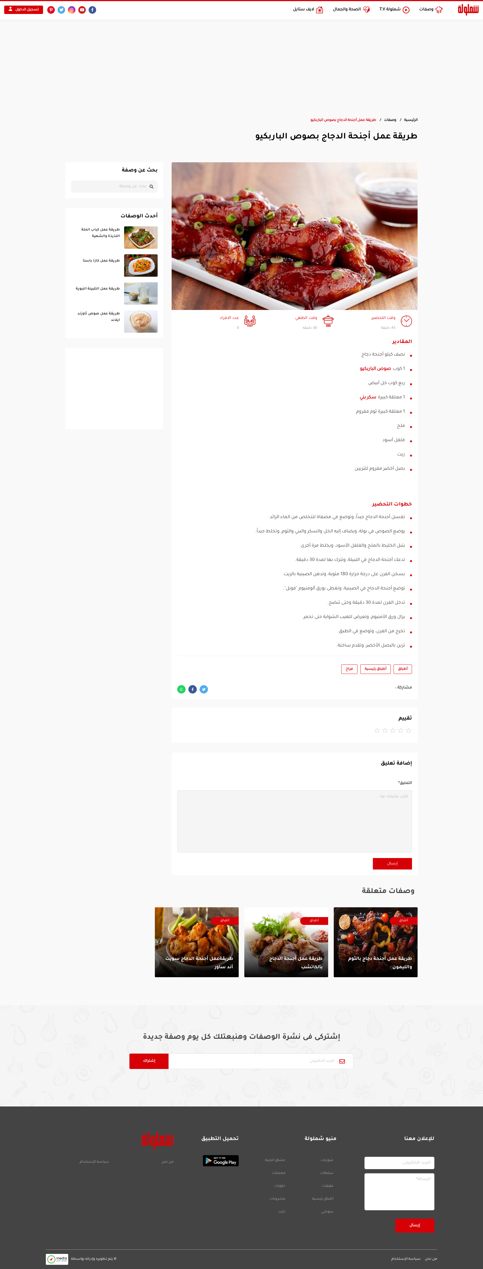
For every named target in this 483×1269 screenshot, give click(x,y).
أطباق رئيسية (375, 669)
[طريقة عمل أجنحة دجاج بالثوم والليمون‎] (376, 942)
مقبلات (327, 1186)
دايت (281, 1212)
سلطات (326, 1173)
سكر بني (368, 397)
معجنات (278, 1173)
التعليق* (405, 783)
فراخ (349, 669)
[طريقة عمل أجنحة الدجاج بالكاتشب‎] (286, 942)
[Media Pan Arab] (57, 1259)
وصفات (390, 120)
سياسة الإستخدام (94, 1162)
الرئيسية (411, 120)
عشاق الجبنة (275, 1160)
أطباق (403, 669)
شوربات (327, 1160)
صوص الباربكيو (375, 369)
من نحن (167, 1162)
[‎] (114, 237)
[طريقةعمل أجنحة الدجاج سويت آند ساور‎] (197, 942)
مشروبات (277, 1199)
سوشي (327, 1212)
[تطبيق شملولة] (209, 1161)
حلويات (279, 1186)
